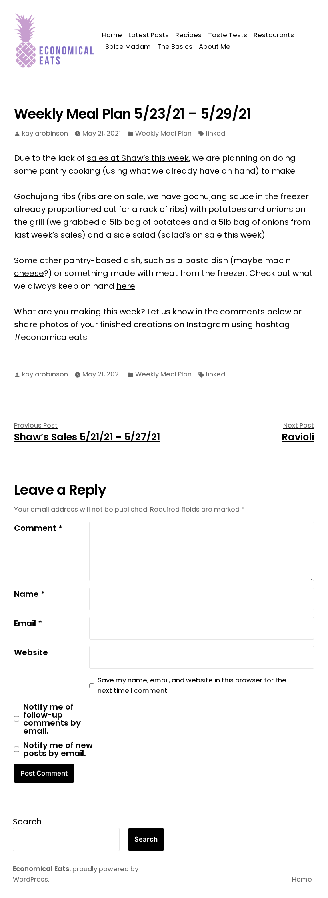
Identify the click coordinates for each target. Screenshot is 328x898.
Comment (38, 528)
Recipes (188, 35)
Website (31, 652)
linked (215, 133)
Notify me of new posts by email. (58, 749)
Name (29, 594)
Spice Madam (128, 46)
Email (28, 623)
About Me (214, 46)
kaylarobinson (45, 133)
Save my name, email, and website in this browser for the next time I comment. (192, 686)
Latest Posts (148, 35)
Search (27, 821)
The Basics (174, 46)
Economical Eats (41, 869)
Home (112, 35)
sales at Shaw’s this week (138, 158)
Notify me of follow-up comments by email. (52, 719)
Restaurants (274, 35)
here (125, 286)
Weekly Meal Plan (163, 133)
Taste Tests (227, 35)
